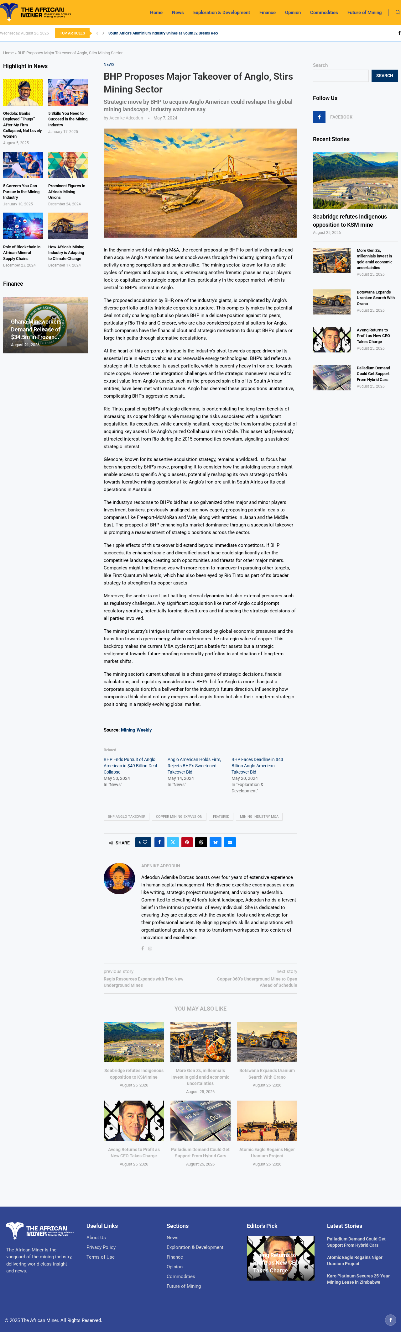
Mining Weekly (136, 730)
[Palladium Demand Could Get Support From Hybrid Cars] (200, 1121)
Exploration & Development (221, 12)
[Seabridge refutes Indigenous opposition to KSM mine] (134, 1042)
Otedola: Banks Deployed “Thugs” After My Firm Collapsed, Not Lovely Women (22, 125)
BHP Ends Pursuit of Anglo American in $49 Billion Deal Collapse (130, 765)
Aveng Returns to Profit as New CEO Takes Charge (373, 336)
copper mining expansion (179, 817)
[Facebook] (399, 33)
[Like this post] (145, 842)
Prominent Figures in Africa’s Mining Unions (66, 191)
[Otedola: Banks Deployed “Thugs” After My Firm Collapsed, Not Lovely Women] (23, 92)
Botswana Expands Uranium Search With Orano (376, 298)
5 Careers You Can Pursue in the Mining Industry (21, 191)
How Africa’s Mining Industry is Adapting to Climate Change (66, 253)
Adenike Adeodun (126, 117)
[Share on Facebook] (159, 842)
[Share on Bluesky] (215, 842)
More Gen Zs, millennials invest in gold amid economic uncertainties (200, 1077)
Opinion (293, 12)
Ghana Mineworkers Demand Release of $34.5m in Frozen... (36, 329)
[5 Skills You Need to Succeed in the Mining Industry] (68, 92)
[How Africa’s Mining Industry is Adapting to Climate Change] (68, 226)
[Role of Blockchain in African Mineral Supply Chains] (23, 226)
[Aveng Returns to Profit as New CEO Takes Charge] (134, 1121)
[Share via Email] (230, 842)
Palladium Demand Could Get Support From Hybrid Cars (373, 374)
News (178, 12)
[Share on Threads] (201, 842)
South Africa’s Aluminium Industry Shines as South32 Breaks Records (166, 33)
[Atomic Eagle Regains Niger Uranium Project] (267, 1121)
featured (221, 817)
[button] (97, 33)
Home (156, 12)
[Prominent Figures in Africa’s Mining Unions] (68, 165)
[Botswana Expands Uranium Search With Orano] (267, 1042)
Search (320, 65)
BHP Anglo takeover (126, 817)
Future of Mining (364, 12)
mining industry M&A (259, 817)
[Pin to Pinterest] (187, 842)
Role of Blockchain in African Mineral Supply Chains (21, 253)
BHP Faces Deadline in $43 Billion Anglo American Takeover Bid (257, 765)
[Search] (398, 12)
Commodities (324, 12)
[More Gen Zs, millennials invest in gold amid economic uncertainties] (200, 1042)
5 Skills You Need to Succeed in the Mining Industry (67, 119)
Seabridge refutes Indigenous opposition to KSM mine (350, 220)
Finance (267, 12)
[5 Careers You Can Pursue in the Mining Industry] (23, 165)
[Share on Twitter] (173, 842)
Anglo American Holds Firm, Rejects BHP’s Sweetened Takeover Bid (194, 765)
